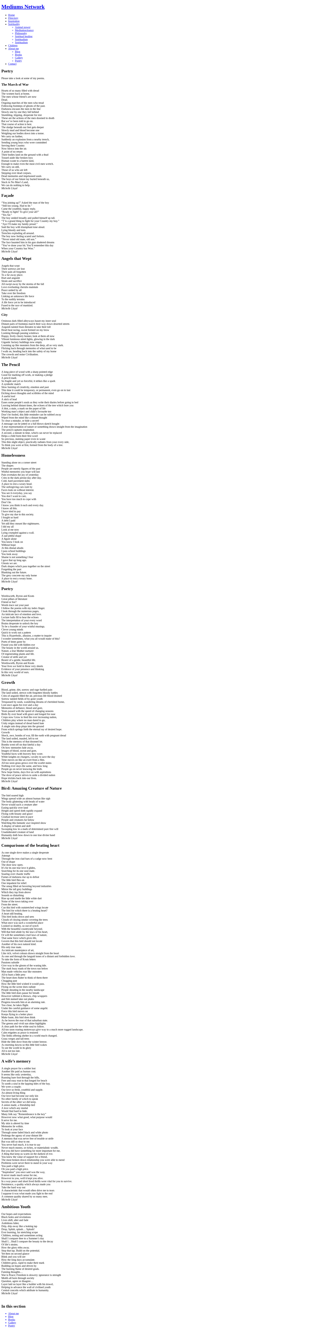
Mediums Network (23, 7)
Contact (12, 63)
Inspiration (14, 21)
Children (12, 45)
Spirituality (14, 24)
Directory (13, 18)
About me (13, 48)
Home (11, 15)
